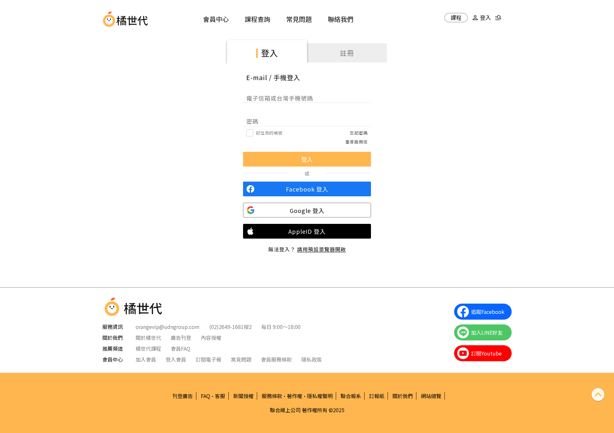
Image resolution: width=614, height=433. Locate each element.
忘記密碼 (359, 133)
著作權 (294, 396)
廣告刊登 (181, 337)
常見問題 (299, 19)
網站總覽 (431, 396)
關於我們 (402, 396)
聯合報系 (351, 396)
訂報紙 (376, 396)
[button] (480, 20)
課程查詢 (257, 19)
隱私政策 (311, 359)
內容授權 (211, 337)
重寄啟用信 (356, 142)
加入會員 (146, 359)
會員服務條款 (276, 359)
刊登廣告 (182, 396)
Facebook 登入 (307, 189)
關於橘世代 (148, 337)
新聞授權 (243, 396)
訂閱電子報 (208, 359)
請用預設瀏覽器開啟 (321, 249)
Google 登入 (307, 210)
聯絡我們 (340, 19)
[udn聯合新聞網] (109, 19)
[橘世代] (132, 19)
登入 (269, 53)
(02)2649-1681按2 (230, 327)
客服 (220, 396)
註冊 (347, 53)
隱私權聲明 (320, 396)
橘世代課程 (148, 348)
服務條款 (272, 396)
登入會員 (176, 359)
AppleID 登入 (307, 231)
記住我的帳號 (269, 133)
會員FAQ (180, 348)
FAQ (205, 396)
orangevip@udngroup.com (168, 327)
